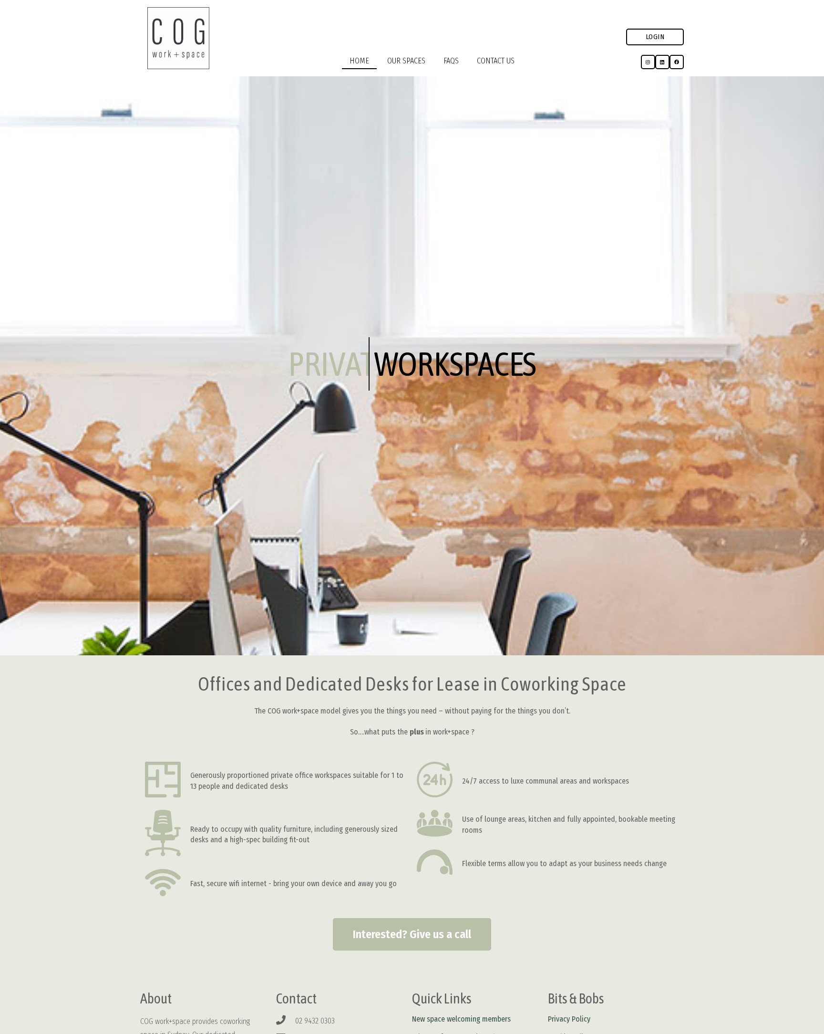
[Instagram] (648, 62)
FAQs (451, 60)
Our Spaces (406, 60)
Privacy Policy (569, 1019)
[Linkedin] (662, 62)
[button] (655, 37)
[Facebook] (677, 62)
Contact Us (496, 60)
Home (359, 60)
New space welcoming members (461, 1019)
